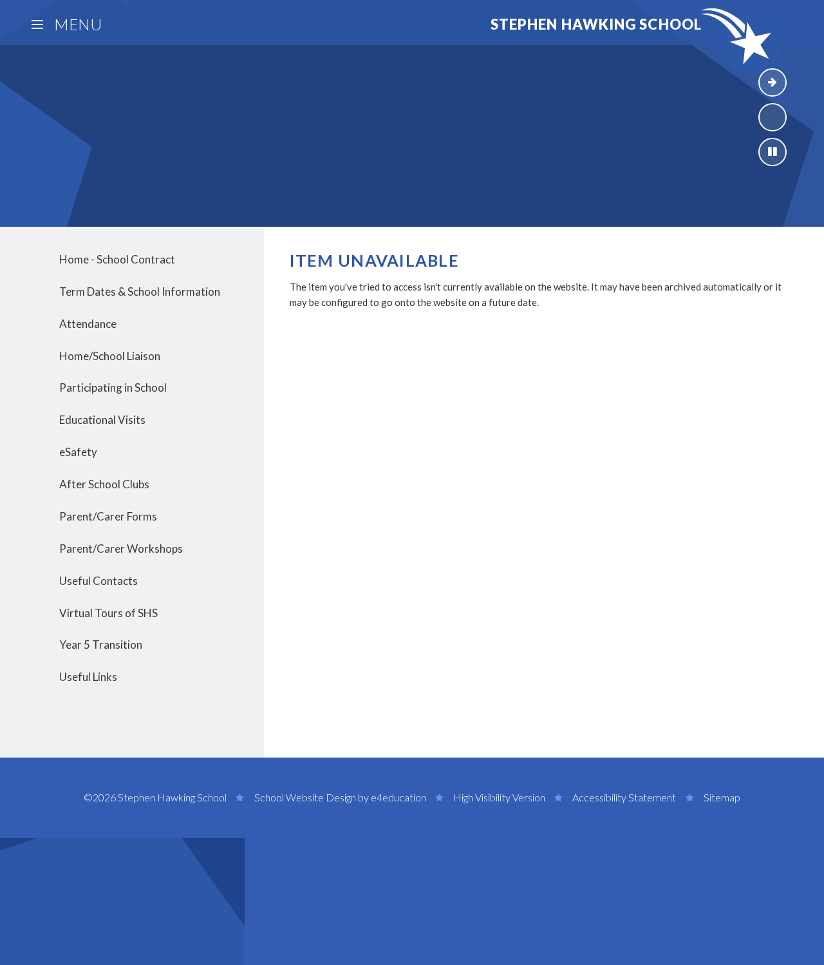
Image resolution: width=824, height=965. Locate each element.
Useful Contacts (98, 581)
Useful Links (88, 676)
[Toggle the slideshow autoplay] (772, 152)
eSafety (78, 452)
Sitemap (722, 797)
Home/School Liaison (109, 356)
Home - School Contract (117, 259)
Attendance (88, 323)
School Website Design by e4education (340, 797)
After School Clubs (104, 484)
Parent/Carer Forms (108, 516)
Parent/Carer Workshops (121, 548)
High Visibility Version (499, 797)
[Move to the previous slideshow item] (772, 117)
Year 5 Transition (100, 644)
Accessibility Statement (624, 797)
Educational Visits (102, 419)
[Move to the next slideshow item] (772, 82)
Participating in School (113, 387)
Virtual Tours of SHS (108, 613)
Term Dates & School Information (139, 291)
